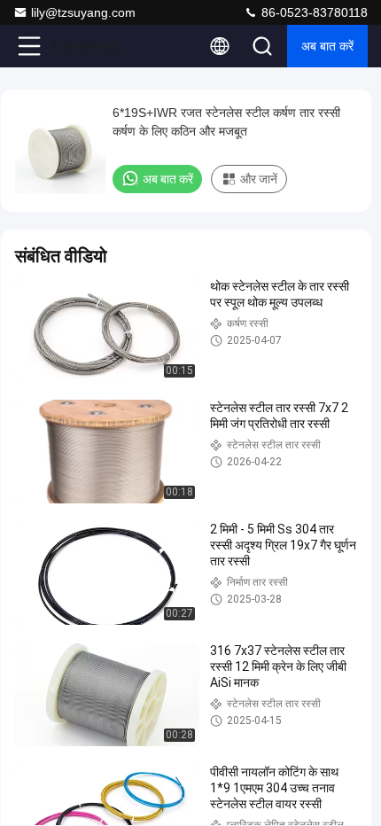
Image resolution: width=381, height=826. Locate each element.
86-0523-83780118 (313, 12)
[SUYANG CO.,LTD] (87, 46)
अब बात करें (327, 46)
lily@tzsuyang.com (83, 12)
